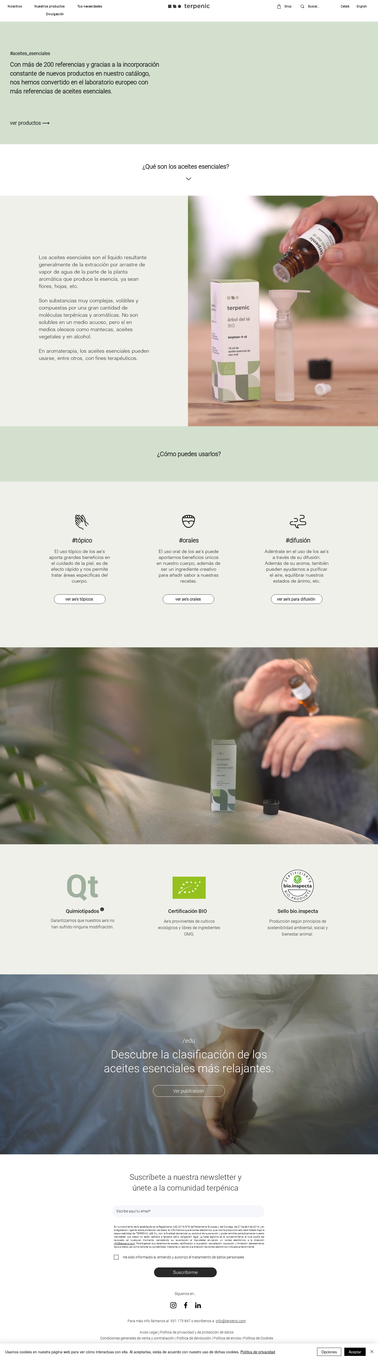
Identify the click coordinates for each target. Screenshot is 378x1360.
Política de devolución (194, 1338)
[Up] (189, 179)
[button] (15, 6)
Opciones (329, 1351)
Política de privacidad (257, 1351)
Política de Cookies (258, 1338)
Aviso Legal (149, 1332)
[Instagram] (173, 1305)
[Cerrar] (372, 1352)
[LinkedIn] (198, 1305)
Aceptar (355, 1351)
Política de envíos (227, 1338)
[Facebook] (186, 1305)
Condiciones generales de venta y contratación (137, 1338)
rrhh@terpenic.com (124, 1243)
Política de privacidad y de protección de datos (196, 1332)
